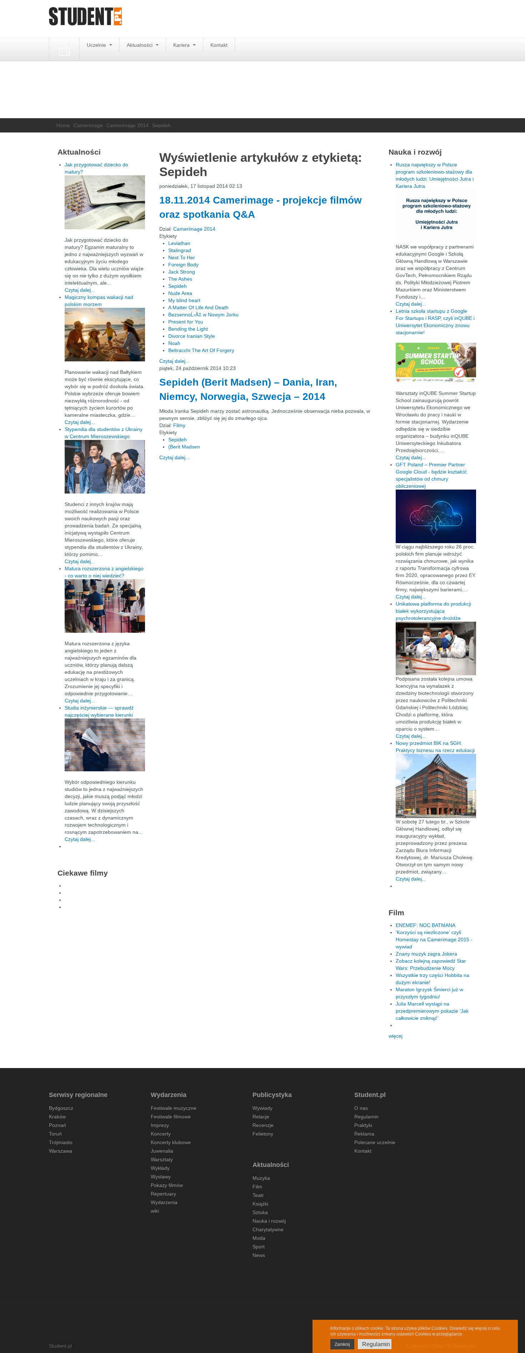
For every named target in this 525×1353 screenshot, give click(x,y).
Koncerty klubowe (171, 1142)
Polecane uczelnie (374, 1142)
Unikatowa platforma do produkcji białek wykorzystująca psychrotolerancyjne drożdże (433, 611)
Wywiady (262, 1108)
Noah (174, 343)
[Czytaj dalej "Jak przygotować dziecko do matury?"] (105, 202)
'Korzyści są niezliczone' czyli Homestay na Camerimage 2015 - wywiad (434, 939)
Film (257, 1186)
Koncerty (161, 1134)
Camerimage (88, 125)
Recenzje (263, 1125)
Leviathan (179, 243)
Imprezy (160, 1125)
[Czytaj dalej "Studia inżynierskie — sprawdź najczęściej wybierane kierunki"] (105, 744)
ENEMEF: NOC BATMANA (425, 925)
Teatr (258, 1195)
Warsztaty (162, 1159)
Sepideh (177, 286)
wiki (155, 1211)
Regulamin (366, 1116)
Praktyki (363, 1125)
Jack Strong (181, 272)
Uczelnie (97, 45)
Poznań (57, 1125)
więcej (395, 1036)
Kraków (57, 1116)
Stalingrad (179, 250)
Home (63, 125)
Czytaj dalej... (174, 361)
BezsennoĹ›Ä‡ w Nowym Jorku (203, 314)
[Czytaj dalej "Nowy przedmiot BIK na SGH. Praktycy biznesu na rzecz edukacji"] (436, 785)
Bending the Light (188, 329)
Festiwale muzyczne (173, 1108)
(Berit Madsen (184, 447)
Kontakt (219, 45)
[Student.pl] (85, 18)
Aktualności (140, 45)
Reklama (364, 1134)
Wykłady (160, 1168)
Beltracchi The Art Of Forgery (201, 350)
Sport (258, 1246)
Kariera (182, 45)
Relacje (260, 1116)
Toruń (55, 1134)
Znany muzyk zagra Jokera (426, 954)
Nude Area (180, 293)
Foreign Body (183, 264)
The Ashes (180, 279)
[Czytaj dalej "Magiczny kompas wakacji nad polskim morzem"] (105, 334)
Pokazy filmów (167, 1185)
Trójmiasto (60, 1142)
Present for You (185, 322)
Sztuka (260, 1212)
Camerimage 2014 (127, 125)
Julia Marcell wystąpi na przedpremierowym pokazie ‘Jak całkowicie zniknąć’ (432, 1011)
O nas (361, 1108)
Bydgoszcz (61, 1108)
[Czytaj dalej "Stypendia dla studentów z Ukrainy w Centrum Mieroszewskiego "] (105, 466)
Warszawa (60, 1151)
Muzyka (261, 1178)
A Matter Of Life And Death (198, 307)
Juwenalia (162, 1151)
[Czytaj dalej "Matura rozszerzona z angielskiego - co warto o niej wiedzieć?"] (105, 606)
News (258, 1255)
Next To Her (181, 257)
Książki (260, 1204)
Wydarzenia (164, 1202)
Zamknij (342, 1344)
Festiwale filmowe (171, 1116)
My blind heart (184, 300)
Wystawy (161, 1176)
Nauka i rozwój (269, 1221)
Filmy (179, 425)
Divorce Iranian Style (191, 336)
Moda (258, 1238)
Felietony (262, 1134)
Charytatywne (268, 1229)
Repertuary (163, 1194)
